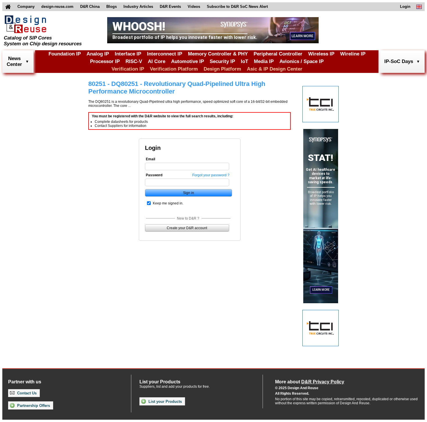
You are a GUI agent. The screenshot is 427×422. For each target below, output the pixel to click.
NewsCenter (14, 61)
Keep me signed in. (168, 203)
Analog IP (98, 54)
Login (405, 6)
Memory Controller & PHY (218, 54)
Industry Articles (138, 6)
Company (26, 6)
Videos (194, 6)
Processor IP (105, 61)
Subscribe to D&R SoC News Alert (237, 6)
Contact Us (26, 393)
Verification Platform (174, 69)
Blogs (111, 6)
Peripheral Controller (278, 54)
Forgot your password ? (210, 175)
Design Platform (222, 69)
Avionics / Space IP (301, 61)
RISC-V (133, 61)
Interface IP (128, 54)
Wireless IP (321, 54)
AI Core (156, 61)
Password (154, 175)
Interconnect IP (164, 54)
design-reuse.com (57, 6)
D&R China (90, 6)
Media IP (264, 61)
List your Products (164, 401)
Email (150, 159)
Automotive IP (187, 61)
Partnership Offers (33, 405)
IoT (244, 61)
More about (309, 381)
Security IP (222, 61)
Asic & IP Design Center (274, 69)
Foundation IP (65, 54)
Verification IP (128, 69)
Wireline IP (352, 54)
